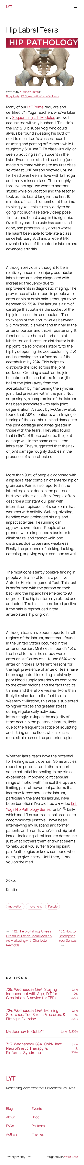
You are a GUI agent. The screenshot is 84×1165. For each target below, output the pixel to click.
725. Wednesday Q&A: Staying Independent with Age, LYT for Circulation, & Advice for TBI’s (31, 993)
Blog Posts (12, 96)
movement (35, 906)
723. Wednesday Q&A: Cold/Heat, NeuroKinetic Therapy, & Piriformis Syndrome (34, 1048)
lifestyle (52, 906)
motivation (15, 906)
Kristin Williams (29, 92)
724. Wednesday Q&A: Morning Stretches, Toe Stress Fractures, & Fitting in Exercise (35, 1014)
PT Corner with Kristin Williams (40, 96)
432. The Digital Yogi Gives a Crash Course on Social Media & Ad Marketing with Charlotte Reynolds (29, 938)
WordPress (71, 1157)
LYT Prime (35, 107)
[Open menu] (75, 6)
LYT (9, 6)
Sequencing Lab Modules (33, 117)
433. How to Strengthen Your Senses (67, 936)
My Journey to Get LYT (25, 1031)
